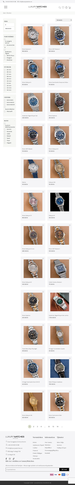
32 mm (9, 85)
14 (57, 427)
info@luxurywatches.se (25, 1)
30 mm (9, 81)
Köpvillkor (48, 448)
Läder (8, 134)
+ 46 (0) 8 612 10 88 (10, 1)
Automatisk (10, 102)
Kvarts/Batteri (9, 109)
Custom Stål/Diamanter (10, 126)
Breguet (9, 58)
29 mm (9, 79)
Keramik (9, 131)
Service (59, 445)
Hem (4, 13)
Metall (9, 136)
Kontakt (47, 453)
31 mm (9, 83)
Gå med (64, 469)
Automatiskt (11, 104)
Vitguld (9, 143)
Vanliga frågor (61, 448)
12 (49, 427)
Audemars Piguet (8, 52)
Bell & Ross (10, 55)
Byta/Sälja (60, 442)
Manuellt (9, 111)
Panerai (35, 450)
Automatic (10, 100)
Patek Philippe (37, 453)
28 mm (9, 76)
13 (53, 427)
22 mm (9, 70)
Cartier (35, 448)
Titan (8, 140)
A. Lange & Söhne (8, 42)
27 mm (9, 74)
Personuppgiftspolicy (52, 450)
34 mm (9, 90)
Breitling (9, 60)
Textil (8, 138)
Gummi (9, 129)
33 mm (9, 88)
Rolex (35, 442)
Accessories (10, 45)
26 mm (9, 72)
